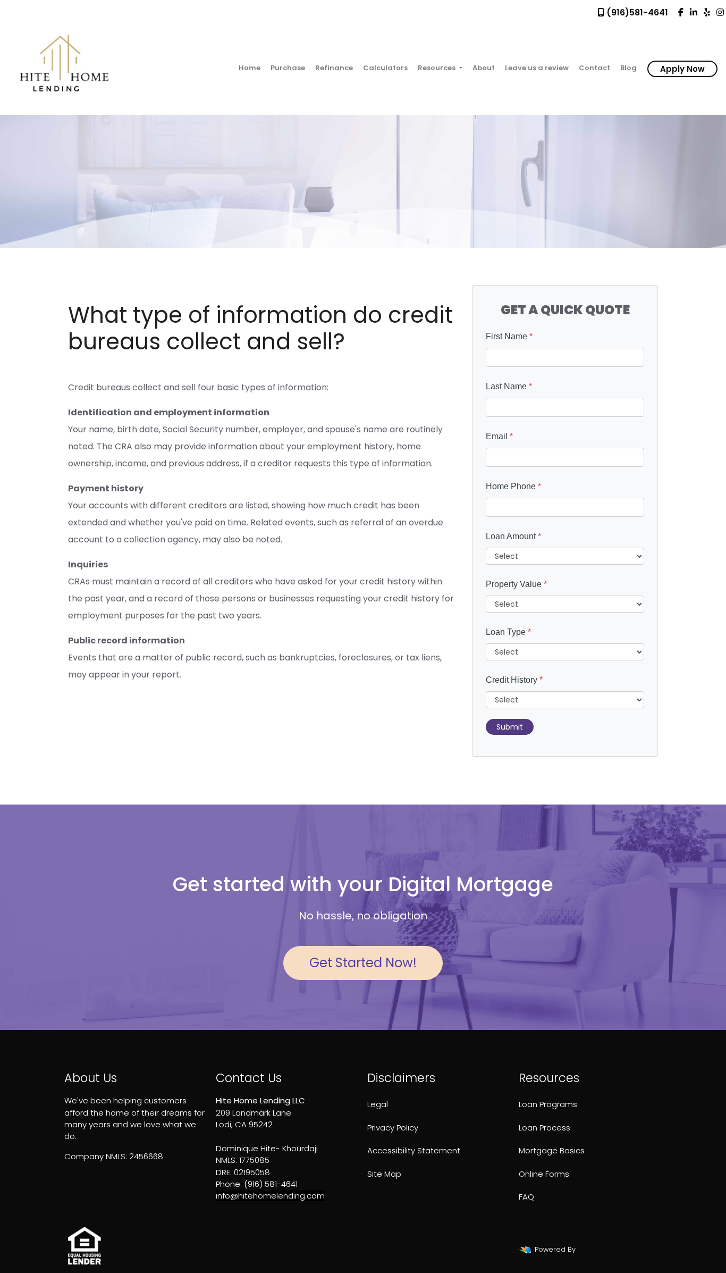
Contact (594, 68)
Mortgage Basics (552, 1150)
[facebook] (680, 12)
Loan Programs (548, 1104)
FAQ (526, 1196)
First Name (509, 336)
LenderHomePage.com (618, 1249)
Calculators (385, 68)
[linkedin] (693, 12)
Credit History (514, 679)
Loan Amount (513, 536)
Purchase (288, 68)
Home (249, 68)
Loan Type (508, 631)
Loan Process (544, 1127)
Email (499, 436)
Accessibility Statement (413, 1150)
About (483, 68)
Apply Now (682, 68)
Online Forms (544, 1173)
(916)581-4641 (636, 12)
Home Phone (513, 486)
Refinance (334, 68)
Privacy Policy (392, 1127)
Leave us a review (537, 68)
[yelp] (707, 12)
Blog (628, 68)
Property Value (516, 584)
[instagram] (720, 12)
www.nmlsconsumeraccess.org (125, 1168)
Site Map (384, 1173)
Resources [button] (437, 68)
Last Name (509, 386)
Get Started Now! (363, 963)
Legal (377, 1104)
